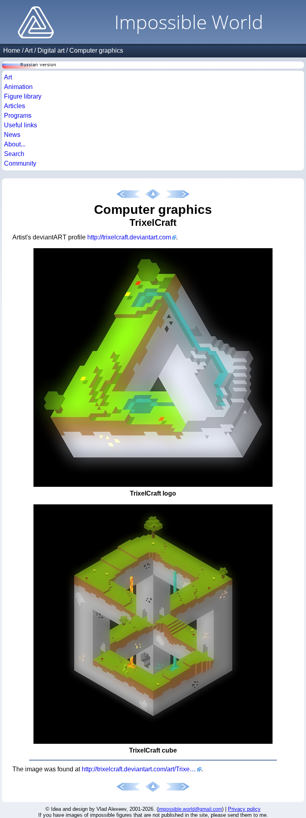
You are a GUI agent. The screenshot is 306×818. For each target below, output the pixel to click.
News (12, 134)
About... (15, 144)
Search (14, 153)
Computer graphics (96, 50)
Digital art (51, 50)
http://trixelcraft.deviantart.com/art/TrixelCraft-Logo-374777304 (141, 769)
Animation (18, 86)
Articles (14, 106)
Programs (17, 115)
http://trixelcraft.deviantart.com (129, 237)
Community (20, 163)
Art (29, 50)
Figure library (22, 96)
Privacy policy (244, 809)
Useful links (20, 125)
